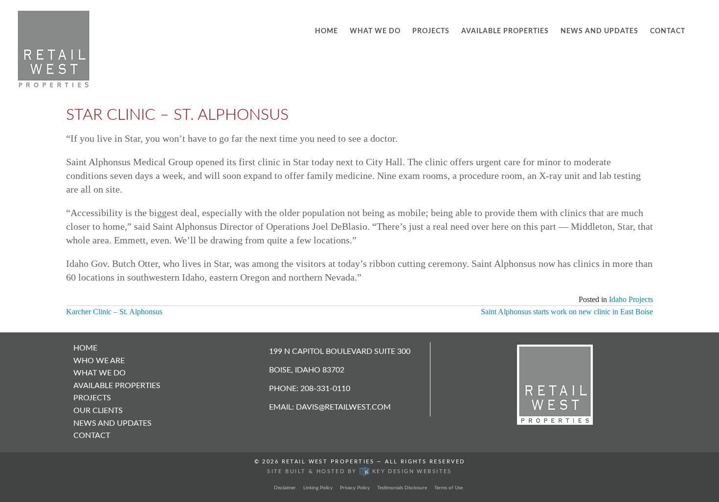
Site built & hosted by (359, 471)
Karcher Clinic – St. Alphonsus (114, 311)
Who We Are (99, 361)
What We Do (375, 31)
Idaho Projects (631, 299)
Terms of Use (448, 487)
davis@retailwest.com (343, 407)
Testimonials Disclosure (402, 487)
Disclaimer (285, 487)
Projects (430, 31)
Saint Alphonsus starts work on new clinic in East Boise (567, 311)
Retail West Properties (328, 461)
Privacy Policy (355, 487)
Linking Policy (318, 487)
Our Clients (98, 411)
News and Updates (599, 31)
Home (326, 31)
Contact (667, 31)
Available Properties (505, 31)
